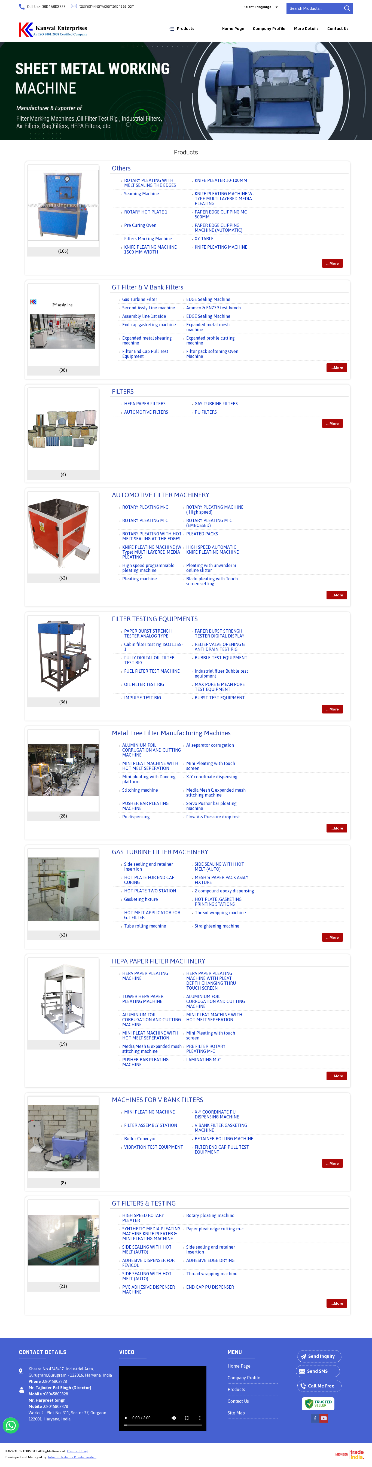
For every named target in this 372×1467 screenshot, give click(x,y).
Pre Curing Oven (140, 225)
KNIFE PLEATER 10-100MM (221, 180)
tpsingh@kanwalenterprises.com (107, 6)
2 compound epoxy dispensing (224, 890)
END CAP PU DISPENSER (210, 1287)
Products (185, 29)
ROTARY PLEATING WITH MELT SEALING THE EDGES (150, 183)
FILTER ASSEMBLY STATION (150, 1125)
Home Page (233, 29)
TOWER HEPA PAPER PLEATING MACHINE (142, 999)
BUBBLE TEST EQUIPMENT (221, 657)
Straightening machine (217, 925)
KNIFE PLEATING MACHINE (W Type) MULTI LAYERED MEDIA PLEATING (151, 552)
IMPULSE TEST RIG (142, 697)
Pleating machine (139, 578)
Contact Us (338, 29)
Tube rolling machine (145, 925)
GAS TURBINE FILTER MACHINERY (160, 852)
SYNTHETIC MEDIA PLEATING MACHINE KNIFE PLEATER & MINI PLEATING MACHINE (151, 1233)
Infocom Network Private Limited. (72, 1457)
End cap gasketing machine (149, 324)
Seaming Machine (141, 193)
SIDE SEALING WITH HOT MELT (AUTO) (219, 866)
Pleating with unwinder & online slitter (211, 568)
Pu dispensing (136, 816)
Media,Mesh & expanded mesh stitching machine (216, 792)
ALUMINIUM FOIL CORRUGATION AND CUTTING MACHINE (151, 750)
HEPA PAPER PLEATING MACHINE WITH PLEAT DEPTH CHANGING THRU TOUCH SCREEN (211, 980)
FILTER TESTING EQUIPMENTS (155, 619)
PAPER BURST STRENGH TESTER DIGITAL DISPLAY (219, 633)
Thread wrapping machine (220, 912)
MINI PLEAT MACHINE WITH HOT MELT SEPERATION (150, 766)
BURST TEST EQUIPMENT (220, 697)
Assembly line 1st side (144, 316)
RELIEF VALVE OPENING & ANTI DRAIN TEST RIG (220, 647)
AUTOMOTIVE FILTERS (146, 412)
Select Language (257, 7)
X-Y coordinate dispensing (211, 776)
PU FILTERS (206, 412)
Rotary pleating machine (210, 1215)
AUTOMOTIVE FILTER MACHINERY (160, 495)
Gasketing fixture (141, 899)
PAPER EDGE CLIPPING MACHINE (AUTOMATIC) (218, 228)
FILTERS (123, 391)
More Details (306, 29)
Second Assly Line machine (148, 307)
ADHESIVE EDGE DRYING (210, 1260)
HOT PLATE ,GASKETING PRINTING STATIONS (218, 902)
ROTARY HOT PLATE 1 (145, 211)
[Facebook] (315, 1422)
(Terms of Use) (77, 1451)
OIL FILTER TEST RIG (144, 684)
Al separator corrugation (210, 745)
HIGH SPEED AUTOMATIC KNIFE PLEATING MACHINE (212, 549)
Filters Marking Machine (148, 238)
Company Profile (269, 29)
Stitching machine (140, 790)
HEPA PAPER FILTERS (145, 403)
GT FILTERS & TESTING (144, 1203)
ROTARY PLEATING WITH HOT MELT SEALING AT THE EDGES (152, 536)
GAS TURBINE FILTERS (216, 403)
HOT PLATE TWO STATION (150, 890)
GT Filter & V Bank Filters (147, 287)
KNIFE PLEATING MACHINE (221, 247)
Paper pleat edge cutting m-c (215, 1228)
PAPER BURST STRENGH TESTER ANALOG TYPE (148, 633)
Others (121, 168)
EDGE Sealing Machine (208, 299)
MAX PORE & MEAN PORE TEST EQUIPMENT (220, 687)
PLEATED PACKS (202, 533)
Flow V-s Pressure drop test (213, 816)
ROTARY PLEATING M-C (145, 507)
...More (332, 263)
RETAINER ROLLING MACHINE (224, 1138)
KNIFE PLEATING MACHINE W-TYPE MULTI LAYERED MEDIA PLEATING (224, 198)
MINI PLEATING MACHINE (149, 1111)
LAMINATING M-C (203, 1059)
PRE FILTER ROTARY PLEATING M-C (205, 1049)
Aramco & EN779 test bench (213, 307)
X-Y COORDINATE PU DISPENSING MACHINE (217, 1114)
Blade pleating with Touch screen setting (212, 581)
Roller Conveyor (140, 1138)
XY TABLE (204, 238)
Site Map (236, 1412)
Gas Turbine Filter (139, 299)
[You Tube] (323, 1422)
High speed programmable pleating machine (148, 568)
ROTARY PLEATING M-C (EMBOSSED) (209, 523)
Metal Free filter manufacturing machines (171, 733)
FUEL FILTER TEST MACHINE (152, 671)
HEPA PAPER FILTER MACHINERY (158, 961)
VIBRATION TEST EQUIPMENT (153, 1147)
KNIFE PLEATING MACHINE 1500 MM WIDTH (150, 249)
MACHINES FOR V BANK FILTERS (157, 1099)
